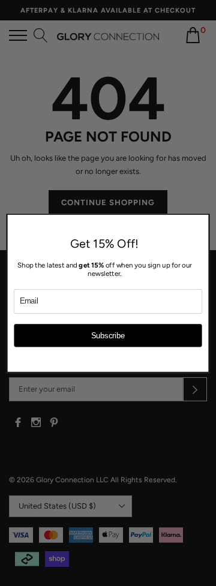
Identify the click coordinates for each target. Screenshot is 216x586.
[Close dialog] (202, 220)
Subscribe (108, 335)
